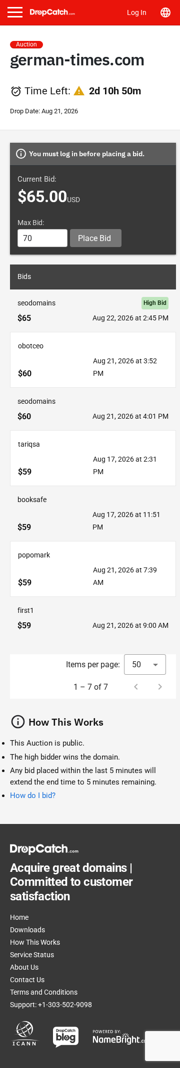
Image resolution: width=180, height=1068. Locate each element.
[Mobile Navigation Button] (15, 12)
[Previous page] (136, 687)
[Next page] (160, 687)
